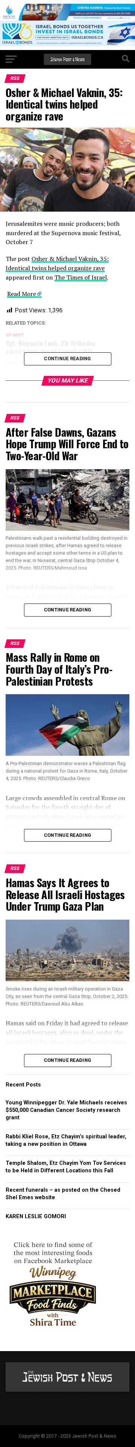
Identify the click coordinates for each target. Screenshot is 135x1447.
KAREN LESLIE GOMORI (36, 1216)
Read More (21, 294)
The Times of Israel (80, 277)
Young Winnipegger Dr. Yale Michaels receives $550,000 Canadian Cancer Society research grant (66, 1110)
